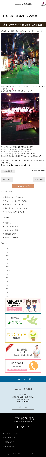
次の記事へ (39, 179)
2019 (8, 274)
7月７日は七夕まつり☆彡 (14, 212)
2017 (8, 281)
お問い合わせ (9, 442)
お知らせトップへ (24, 186)
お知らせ (8, 223)
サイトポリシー (10, 437)
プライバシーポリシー (12, 433)
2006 (8, 296)
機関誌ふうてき (11, 234)
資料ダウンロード (11, 237)
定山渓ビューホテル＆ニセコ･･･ (17, 208)
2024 (8, 256)
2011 (7, 292)
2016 (8, 285)
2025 (8, 252)
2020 (8, 270)
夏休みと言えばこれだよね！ (16, 197)
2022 (8, 263)
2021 (8, 267)
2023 (8, 259)
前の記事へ (7, 179)
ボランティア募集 (11, 230)
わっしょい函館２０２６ (14, 205)
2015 (8, 289)
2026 (8, 248)
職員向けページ (10, 446)
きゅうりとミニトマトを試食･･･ (17, 201)
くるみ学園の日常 (8, 171)
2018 (8, 278)
